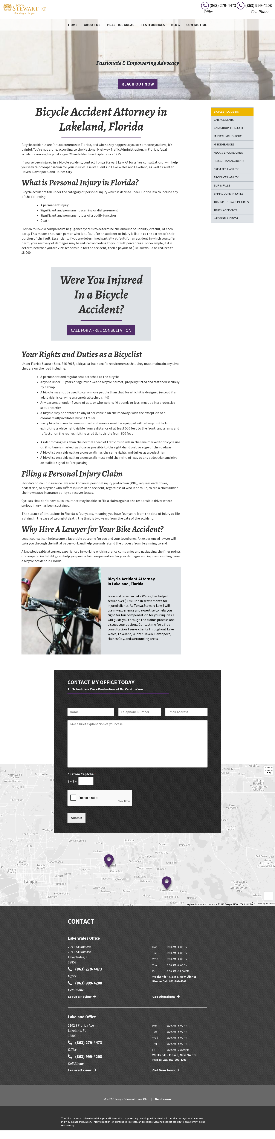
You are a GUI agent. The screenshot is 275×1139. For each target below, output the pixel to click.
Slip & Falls (222, 185)
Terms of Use (247, 904)
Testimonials (153, 25)
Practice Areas (120, 25)
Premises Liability (226, 169)
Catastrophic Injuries (229, 128)
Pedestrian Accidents (229, 161)
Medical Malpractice (228, 136)
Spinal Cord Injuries (228, 194)
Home (73, 25)
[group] (137, 835)
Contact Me (196, 25)
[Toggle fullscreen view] (268, 770)
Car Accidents (224, 120)
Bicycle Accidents (226, 111)
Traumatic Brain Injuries (231, 202)
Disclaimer (163, 1099)
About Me (92, 25)
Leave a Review (80, 996)
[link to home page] (25, 9)
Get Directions (164, 996)
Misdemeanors (224, 144)
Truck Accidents (225, 210)
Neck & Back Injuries (228, 152)
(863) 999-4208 (88, 983)
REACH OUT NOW (137, 84)
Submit (76, 818)
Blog (175, 25)
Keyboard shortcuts (196, 904)
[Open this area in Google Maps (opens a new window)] (8, 903)
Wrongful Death (226, 218)
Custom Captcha (81, 774)
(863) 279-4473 (88, 969)
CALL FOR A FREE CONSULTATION (101, 330)
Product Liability (226, 177)
